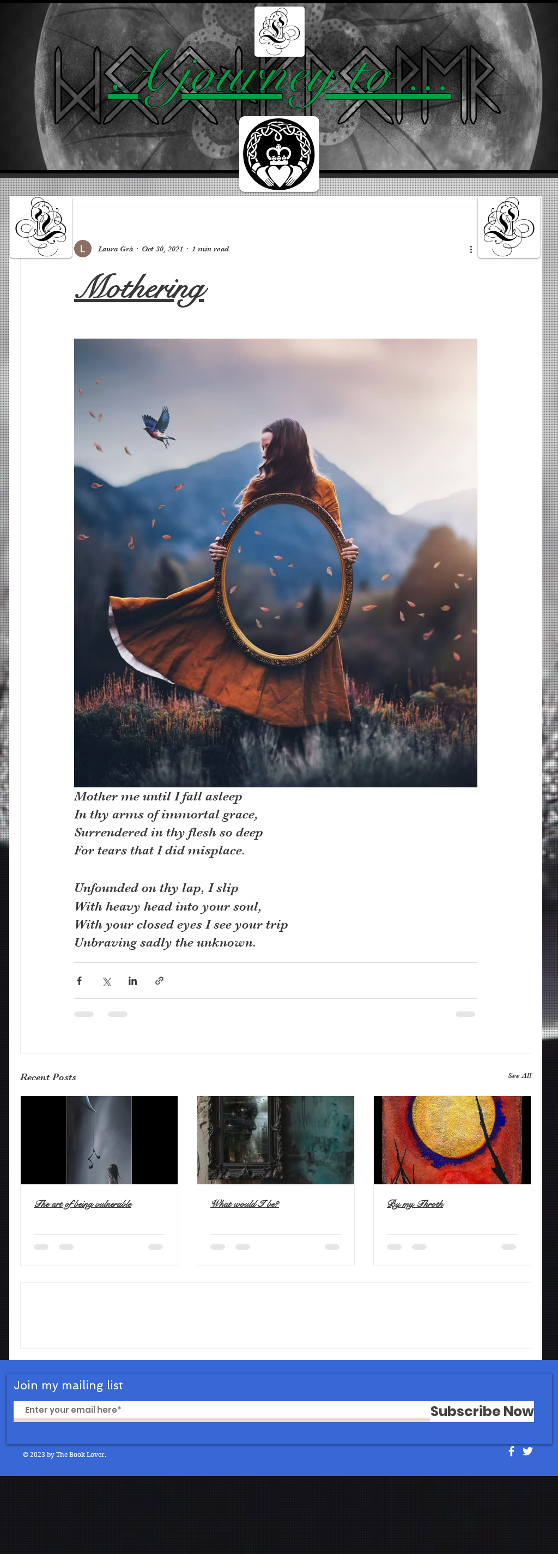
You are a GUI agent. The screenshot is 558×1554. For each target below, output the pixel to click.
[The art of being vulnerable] (99, 1140)
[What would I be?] (275, 1140)
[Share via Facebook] (79, 980)
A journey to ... (279, 74)
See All (519, 1075)
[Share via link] (159, 980)
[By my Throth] (452, 1140)
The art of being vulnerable (82, 1203)
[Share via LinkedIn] (133, 980)
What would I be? (244, 1203)
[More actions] (470, 248)
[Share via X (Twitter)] (106, 980)
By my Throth (415, 1203)
